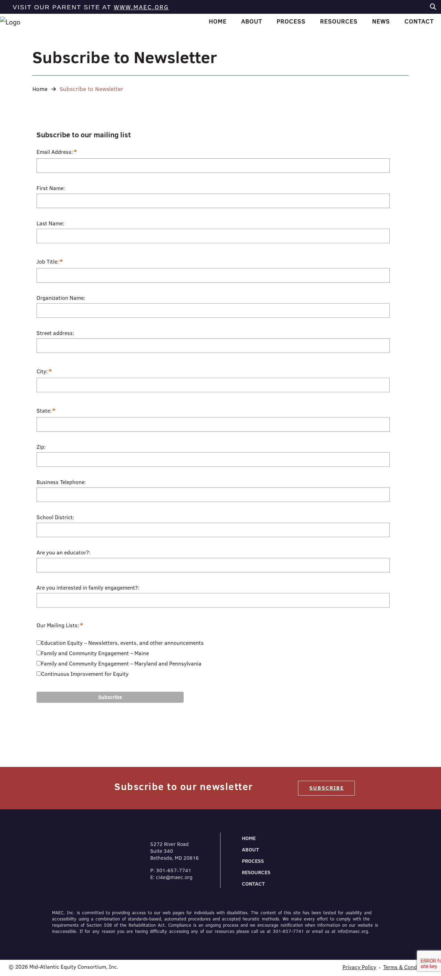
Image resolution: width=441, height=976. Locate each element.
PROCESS (253, 861)
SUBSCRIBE (326, 787)
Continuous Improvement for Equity (85, 674)
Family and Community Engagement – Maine (95, 653)
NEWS (381, 21)
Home (40, 89)
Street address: (55, 333)
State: (46, 410)
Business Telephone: (61, 482)
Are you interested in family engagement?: (88, 587)
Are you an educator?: (63, 552)
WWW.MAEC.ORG (141, 7)
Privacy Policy (359, 967)
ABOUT (250, 849)
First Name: (51, 188)
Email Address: (57, 152)
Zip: (41, 447)
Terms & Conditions (407, 967)
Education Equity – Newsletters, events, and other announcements (122, 643)
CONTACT (253, 883)
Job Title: (50, 261)
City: (44, 371)
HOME (218, 21)
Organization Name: (61, 298)
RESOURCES (256, 872)
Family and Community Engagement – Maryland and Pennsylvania (121, 663)
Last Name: (50, 223)
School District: (55, 517)
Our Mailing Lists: (60, 625)
